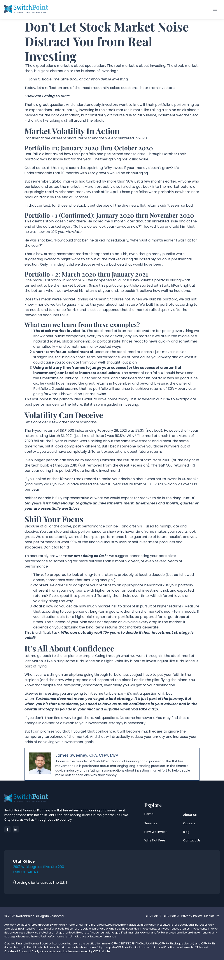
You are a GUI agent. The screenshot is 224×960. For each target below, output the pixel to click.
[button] (215, 9)
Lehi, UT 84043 (25, 872)
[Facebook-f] (7, 829)
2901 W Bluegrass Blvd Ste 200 (38, 866)
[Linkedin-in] (16, 829)
